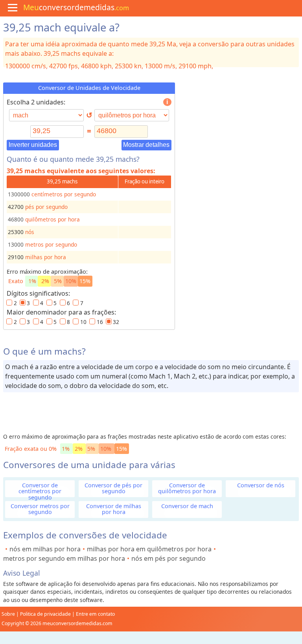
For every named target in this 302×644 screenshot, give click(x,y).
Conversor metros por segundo (40, 509)
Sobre (8, 614)
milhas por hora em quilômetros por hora (149, 549)
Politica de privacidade (45, 614)
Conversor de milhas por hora (113, 509)
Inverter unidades (33, 144)
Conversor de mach (187, 506)
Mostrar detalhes (146, 144)
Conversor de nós (260, 485)
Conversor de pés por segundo (113, 488)
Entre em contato (95, 614)
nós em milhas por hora (45, 549)
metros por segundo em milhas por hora (64, 558)
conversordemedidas (76, 7)
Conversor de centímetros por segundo (39, 491)
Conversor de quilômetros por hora (187, 488)
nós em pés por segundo (168, 558)
